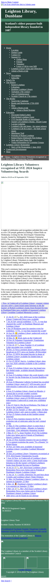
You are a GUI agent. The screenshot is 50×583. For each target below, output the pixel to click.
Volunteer (20, 64)
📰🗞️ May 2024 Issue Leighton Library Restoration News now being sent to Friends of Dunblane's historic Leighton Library (26, 491)
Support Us (16, 57)
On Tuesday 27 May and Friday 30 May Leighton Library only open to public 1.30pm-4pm (27, 411)
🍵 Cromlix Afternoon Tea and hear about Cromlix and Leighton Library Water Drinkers (27, 476)
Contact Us (15, 55)
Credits (21, 570)
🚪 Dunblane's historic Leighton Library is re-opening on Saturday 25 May (26, 485)
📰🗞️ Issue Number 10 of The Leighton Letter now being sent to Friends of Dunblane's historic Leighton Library (26, 435)
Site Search (5, 581)
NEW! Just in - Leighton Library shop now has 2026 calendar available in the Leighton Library (26, 363)
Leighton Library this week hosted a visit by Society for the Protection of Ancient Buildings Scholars (27, 377)
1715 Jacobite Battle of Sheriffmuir (25, 119)
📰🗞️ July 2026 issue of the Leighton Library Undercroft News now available (25, 318)
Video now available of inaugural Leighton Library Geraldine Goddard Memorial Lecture (25, 449)
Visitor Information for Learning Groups (27, 142)
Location (14, 50)
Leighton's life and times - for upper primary (29, 126)
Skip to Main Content (9, 2)
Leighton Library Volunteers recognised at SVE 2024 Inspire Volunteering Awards (27, 455)
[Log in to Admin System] (18, 4)
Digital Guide (16, 52)
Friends (19, 62)
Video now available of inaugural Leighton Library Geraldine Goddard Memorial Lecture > (23, 311)
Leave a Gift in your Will (26, 66)
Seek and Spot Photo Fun (21, 140)
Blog (13, 105)
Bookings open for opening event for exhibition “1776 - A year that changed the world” (26, 329)
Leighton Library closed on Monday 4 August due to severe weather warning (25, 392)
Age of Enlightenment (20, 94)
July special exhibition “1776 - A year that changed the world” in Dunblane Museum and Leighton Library (26, 323)
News (8, 73)
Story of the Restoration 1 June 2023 (26, 147)
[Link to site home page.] (2, 157)
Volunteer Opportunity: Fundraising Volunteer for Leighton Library (25, 341)
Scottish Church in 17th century (24, 96)
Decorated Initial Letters (21, 115)
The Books (10, 99)
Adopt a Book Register (25, 110)
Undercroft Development (16, 149)
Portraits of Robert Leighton (22, 135)
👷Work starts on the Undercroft (24, 338)
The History (11, 82)
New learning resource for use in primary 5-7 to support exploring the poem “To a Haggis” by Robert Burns (27, 442)
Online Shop (21, 59)
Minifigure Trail (17, 133)
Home (8, 48)
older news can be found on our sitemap (22, 496)
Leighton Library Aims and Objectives (26, 69)
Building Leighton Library (22, 89)
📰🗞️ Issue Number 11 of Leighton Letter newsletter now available (25, 346)
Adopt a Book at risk (19, 71)
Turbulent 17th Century (20, 92)
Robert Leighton (18, 85)
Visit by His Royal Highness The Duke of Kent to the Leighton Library (27, 406)
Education (10, 112)
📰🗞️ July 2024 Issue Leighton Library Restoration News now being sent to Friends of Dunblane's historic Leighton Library (26, 469)
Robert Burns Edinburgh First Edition (26, 138)
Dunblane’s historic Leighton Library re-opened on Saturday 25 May (27, 480)
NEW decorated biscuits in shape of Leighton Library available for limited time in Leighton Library (25, 356)
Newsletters (16, 75)
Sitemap (28, 570)
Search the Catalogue (19, 101)
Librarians (15, 87)
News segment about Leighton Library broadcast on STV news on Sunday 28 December (26, 351)
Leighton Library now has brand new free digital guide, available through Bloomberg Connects (26, 370)
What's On (10, 80)
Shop (8, 152)
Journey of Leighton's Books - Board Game (29, 122)
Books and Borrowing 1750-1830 (25, 103)
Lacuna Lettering (18, 124)
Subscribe (15, 78)
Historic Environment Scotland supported (21, 537)
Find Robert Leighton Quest (22, 117)
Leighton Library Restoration (18, 145)
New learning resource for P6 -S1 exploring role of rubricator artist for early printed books (26, 421)
